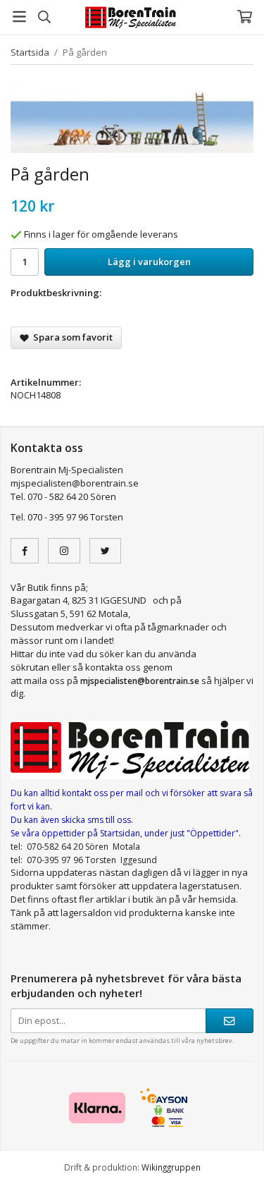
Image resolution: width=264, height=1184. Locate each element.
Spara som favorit (71, 337)
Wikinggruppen (171, 1167)
